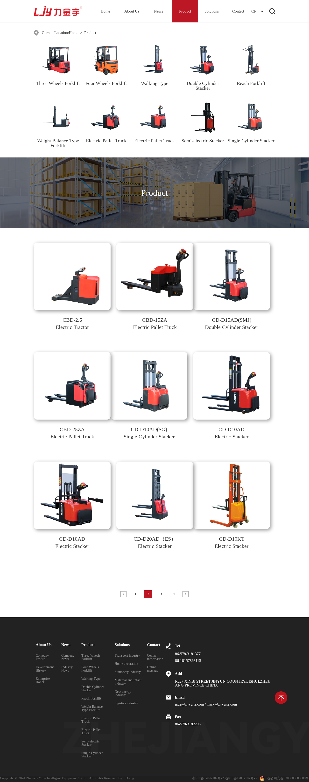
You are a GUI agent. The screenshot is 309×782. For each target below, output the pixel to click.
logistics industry (126, 703)
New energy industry (123, 693)
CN (254, 11)
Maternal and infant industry (128, 682)
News (158, 11)
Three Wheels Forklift (90, 657)
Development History (45, 669)
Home (105, 11)
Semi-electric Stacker (90, 743)
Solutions (211, 11)
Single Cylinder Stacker (92, 754)
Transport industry (127, 655)
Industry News (67, 669)
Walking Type (90, 678)
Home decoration (126, 664)
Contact (238, 11)
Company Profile (42, 657)
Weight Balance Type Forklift (92, 708)
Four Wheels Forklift (90, 669)
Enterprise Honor (43, 680)
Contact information (155, 657)
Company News (67, 657)
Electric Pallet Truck (91, 720)
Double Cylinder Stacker (92, 688)
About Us (131, 11)
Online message (152, 669)
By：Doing (126, 778)
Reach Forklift (91, 698)
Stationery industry (128, 672)
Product (185, 11)
